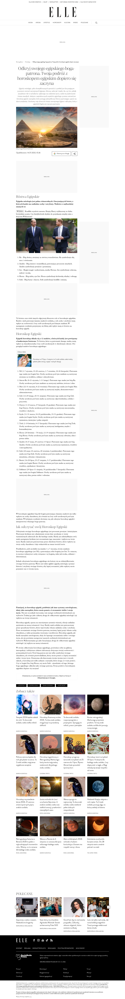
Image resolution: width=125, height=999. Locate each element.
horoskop (61, 685)
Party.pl (18, 969)
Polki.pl (65, 969)
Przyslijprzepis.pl (67, 976)
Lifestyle (21, 685)
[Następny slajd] (108, 907)
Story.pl (89, 976)
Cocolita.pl (19, 976)
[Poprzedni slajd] (16, 907)
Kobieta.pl (66, 973)
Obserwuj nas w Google (62, 153)
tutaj (30, 996)
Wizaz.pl (89, 973)
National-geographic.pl (46, 976)
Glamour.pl (19, 973)
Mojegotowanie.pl (44, 973)
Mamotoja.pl (43, 969)
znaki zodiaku (48, 685)
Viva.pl (88, 969)
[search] (96, 22)
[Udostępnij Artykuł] (74, 153)
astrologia (34, 685)
